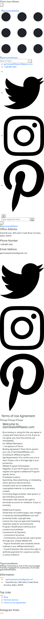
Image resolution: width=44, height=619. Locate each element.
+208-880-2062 (10, 67)
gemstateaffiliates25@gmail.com (18, 64)
